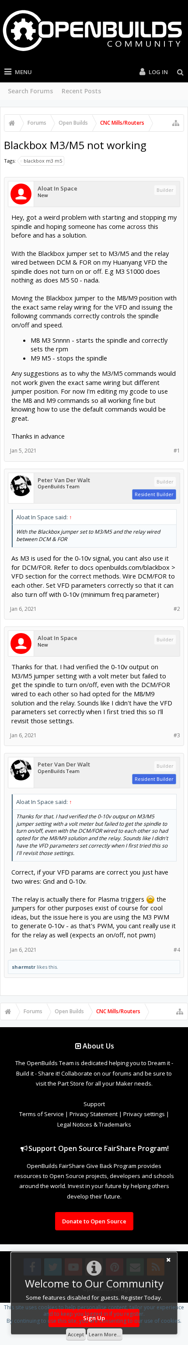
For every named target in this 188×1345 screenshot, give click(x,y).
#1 (177, 450)
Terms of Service (41, 1114)
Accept (76, 1334)
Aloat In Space (57, 188)
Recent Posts (81, 91)
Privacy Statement (94, 1114)
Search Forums (30, 91)
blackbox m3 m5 (43, 160)
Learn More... (105, 1334)
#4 (177, 950)
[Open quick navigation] (176, 123)
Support (94, 1104)
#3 (177, 735)
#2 (177, 609)
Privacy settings (144, 1114)
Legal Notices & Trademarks (94, 1124)
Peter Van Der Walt (64, 480)
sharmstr (23, 967)
